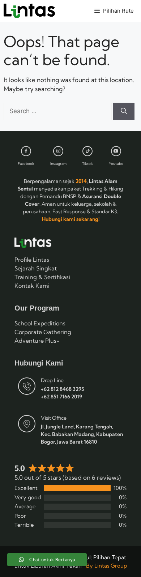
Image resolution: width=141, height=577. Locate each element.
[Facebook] (26, 151)
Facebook (26, 163)
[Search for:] (58, 111)
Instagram (58, 163)
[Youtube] (116, 151)
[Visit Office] (26, 423)
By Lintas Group (106, 565)
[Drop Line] (26, 386)
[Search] (123, 111)
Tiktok (87, 163)
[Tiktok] (87, 151)
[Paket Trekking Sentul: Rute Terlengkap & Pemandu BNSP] (29, 11)
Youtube (116, 163)
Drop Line (52, 380)
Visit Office (54, 418)
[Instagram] (58, 151)
